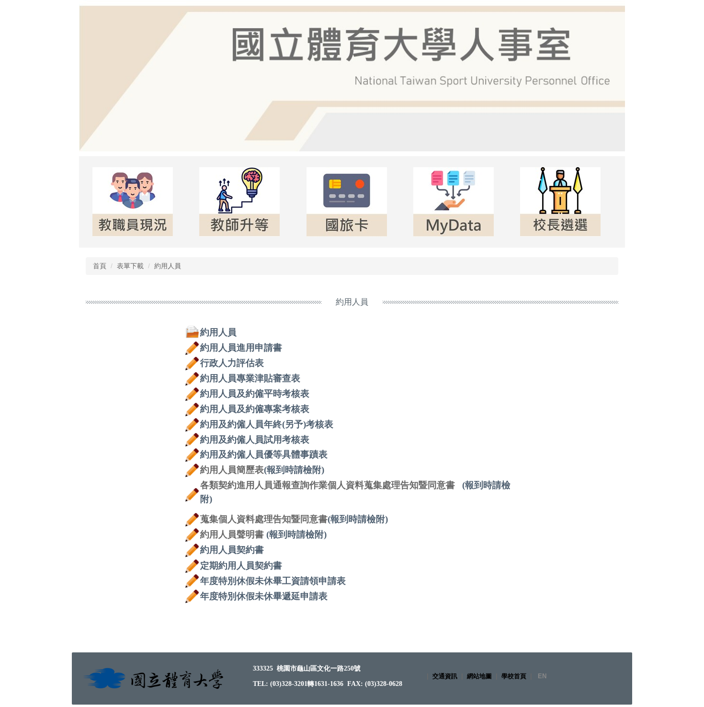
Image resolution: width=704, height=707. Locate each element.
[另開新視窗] (132, 202)
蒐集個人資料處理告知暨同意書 (264, 519)
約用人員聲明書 (232, 534)
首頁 (99, 266)
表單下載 (130, 266)
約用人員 (167, 266)
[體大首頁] (155, 678)
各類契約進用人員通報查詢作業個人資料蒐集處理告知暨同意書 (327, 485)
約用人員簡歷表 (232, 470)
